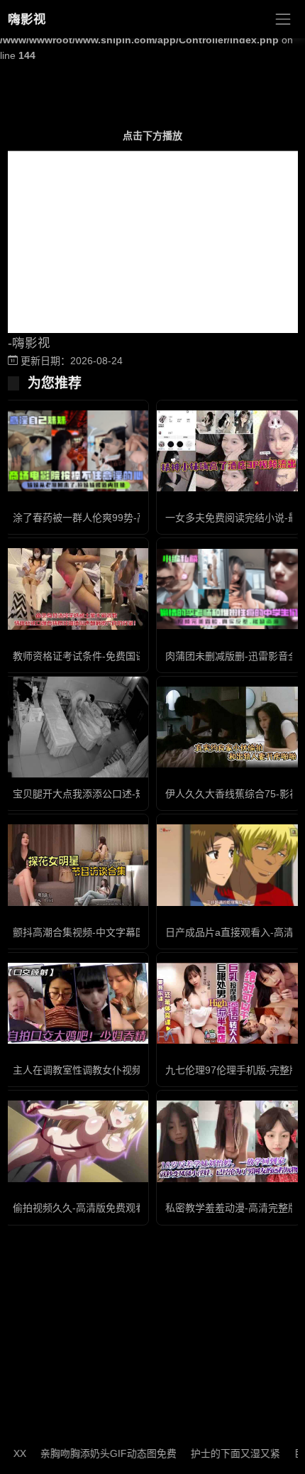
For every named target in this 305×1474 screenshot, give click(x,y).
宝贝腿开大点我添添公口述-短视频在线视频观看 (119, 793)
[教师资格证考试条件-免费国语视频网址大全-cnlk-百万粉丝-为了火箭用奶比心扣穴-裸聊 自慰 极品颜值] (76, 588)
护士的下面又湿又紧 (221, 1453)
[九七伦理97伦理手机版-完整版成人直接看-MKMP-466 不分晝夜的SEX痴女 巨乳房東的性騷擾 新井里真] (229, 1003)
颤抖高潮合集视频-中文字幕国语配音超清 (104, 932)
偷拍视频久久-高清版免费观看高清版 (94, 1207)
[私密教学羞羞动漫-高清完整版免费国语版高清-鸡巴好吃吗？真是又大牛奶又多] (229, 1141)
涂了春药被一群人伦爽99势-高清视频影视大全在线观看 (134, 517)
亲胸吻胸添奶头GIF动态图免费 (94, 1453)
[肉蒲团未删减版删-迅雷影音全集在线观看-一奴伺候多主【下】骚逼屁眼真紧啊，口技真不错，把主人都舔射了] (229, 589)
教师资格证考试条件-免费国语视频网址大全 (109, 656)
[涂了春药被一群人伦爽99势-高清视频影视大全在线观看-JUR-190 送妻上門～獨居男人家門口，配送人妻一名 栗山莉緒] (76, 450)
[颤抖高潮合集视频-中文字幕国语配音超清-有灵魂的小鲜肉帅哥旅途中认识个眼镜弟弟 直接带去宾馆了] (76, 864)
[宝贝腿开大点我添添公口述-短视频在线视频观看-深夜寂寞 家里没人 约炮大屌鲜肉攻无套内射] (76, 727)
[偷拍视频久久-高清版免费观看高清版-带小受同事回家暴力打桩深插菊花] (76, 1141)
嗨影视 (27, 19)
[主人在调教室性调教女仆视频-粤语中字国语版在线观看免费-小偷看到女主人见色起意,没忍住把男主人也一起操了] (76, 1003)
